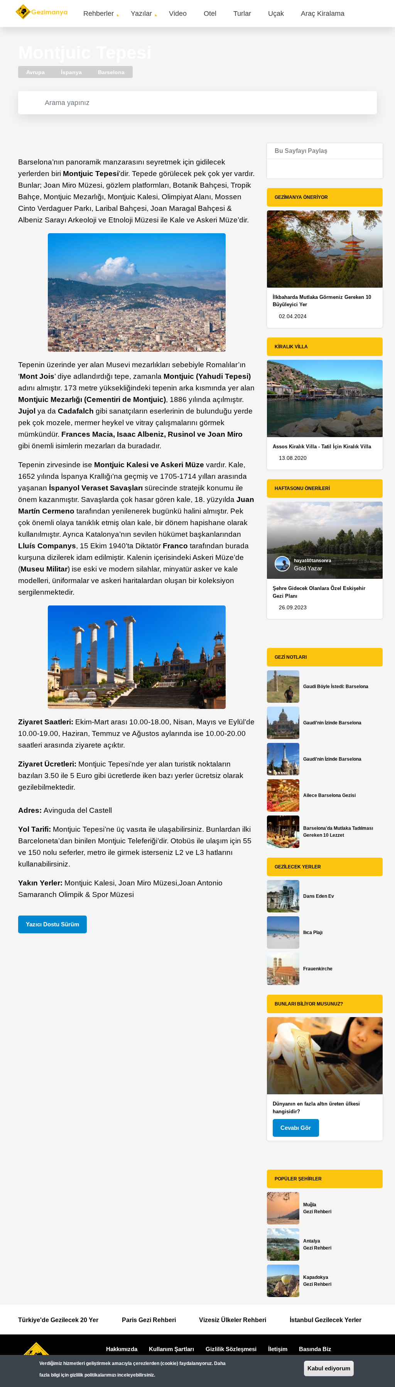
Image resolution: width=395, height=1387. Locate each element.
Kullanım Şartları (171, 1349)
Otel (210, 13)
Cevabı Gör (295, 1127)
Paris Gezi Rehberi (149, 1320)
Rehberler (98, 13)
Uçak (276, 13)
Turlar (242, 13)
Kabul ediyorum (328, 1368)
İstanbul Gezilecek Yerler (325, 1320)
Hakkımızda (121, 1349)
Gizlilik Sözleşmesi (231, 1349)
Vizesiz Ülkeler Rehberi (232, 1320)
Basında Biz (315, 1349)
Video (178, 13)
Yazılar (141, 13)
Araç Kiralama (322, 13)
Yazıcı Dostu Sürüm (52, 924)
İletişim (277, 1349)
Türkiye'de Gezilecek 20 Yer (58, 1320)
